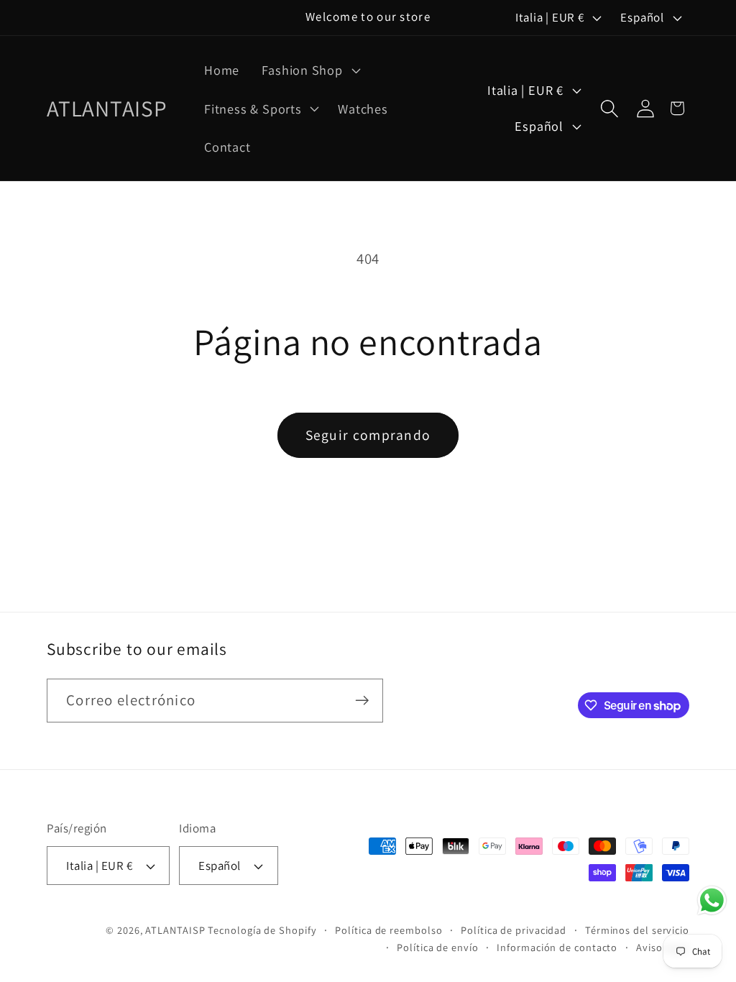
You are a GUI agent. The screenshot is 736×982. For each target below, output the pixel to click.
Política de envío (437, 947)
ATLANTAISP (175, 930)
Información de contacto (557, 947)
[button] (309, 69)
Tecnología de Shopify (262, 930)
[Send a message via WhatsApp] (712, 900)
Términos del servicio (637, 930)
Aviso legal (662, 947)
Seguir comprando (368, 435)
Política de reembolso (388, 930)
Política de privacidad (513, 930)
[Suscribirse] (361, 700)
